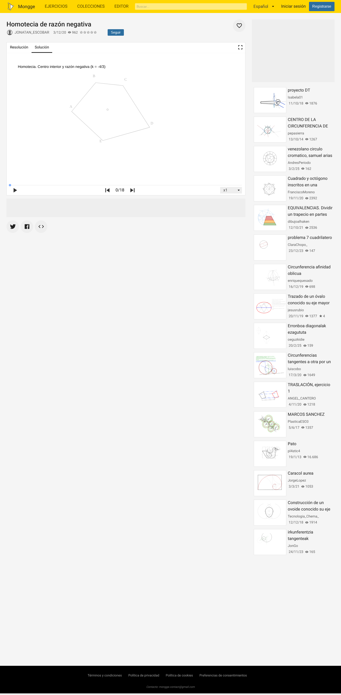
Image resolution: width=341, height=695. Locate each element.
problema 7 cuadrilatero (310, 237)
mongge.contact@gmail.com (177, 687)
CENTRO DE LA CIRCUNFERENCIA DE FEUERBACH (308, 126)
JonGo (293, 546)
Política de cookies (179, 675)
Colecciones (91, 6)
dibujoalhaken (298, 221)
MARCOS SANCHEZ (306, 414)
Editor (121, 6)
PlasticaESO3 (298, 421)
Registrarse (321, 6)
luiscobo (294, 369)
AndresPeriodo (299, 163)
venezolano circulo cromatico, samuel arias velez (310, 156)
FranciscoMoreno (301, 192)
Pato (292, 443)
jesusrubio (296, 310)
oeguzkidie (296, 339)
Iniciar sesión (293, 6)
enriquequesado (300, 281)
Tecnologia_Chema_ (303, 516)
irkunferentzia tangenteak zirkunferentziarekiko (307, 539)
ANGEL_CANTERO (302, 398)
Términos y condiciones (105, 675)
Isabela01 (295, 97)
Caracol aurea (301, 473)
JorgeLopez (297, 480)
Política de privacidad (143, 675)
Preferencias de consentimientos (223, 675)
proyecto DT (299, 90)
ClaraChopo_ (298, 245)
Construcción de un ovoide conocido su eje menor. (309, 509)
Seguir (116, 32)
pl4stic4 (294, 451)
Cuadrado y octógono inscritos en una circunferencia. (308, 185)
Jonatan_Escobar (32, 32)
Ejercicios (56, 6)
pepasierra (296, 133)
